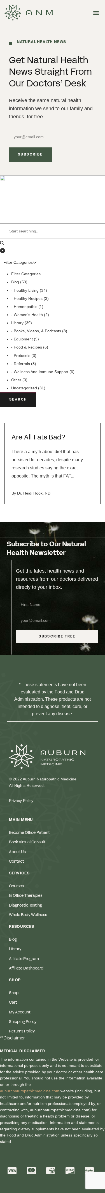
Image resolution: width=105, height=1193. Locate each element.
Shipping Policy (22, 1022)
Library (15, 949)
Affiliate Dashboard (26, 968)
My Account (20, 1012)
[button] (96, 12)
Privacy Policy (21, 800)
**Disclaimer (12, 1038)
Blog (13, 940)
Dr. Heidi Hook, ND (33, 493)
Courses (16, 886)
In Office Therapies (25, 896)
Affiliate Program (24, 959)
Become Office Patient (29, 833)
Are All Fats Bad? (38, 437)
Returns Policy (22, 1031)
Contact (16, 861)
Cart (13, 1002)
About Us (17, 852)
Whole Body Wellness (28, 915)
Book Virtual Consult (27, 842)
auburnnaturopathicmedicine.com (29, 1091)
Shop (13, 993)
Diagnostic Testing (25, 905)
